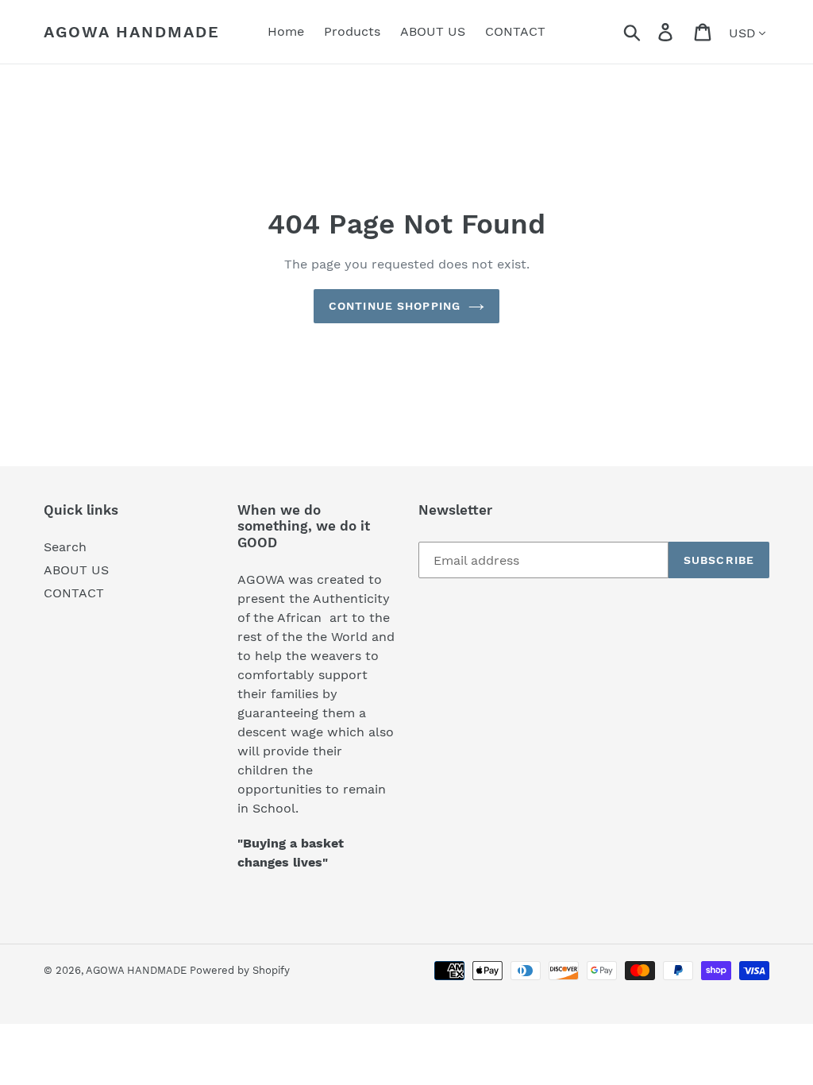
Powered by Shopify (240, 970)
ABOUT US (76, 569)
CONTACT (74, 592)
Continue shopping (394, 305)
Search (65, 546)
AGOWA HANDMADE (132, 31)
